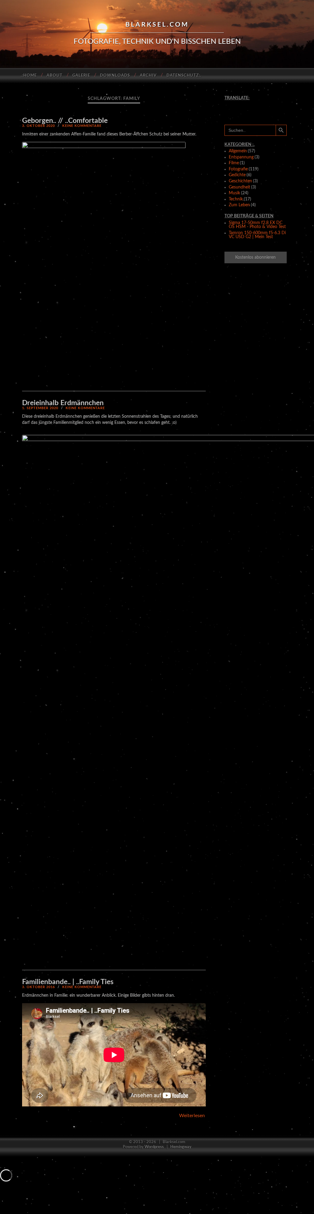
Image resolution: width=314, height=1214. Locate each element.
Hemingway (180, 1147)
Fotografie (238, 169)
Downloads (115, 76)
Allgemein (238, 151)
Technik (236, 199)
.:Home (29, 76)
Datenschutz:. (184, 76)
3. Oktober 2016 (38, 987)
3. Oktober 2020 (38, 125)
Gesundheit (239, 187)
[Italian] (231, 109)
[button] (104, 264)
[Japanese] (240, 109)
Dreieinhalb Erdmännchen (63, 402)
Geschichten (240, 181)
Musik (234, 193)
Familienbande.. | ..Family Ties (67, 981)
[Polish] (250, 109)
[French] (269, 104)
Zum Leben (239, 205)
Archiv (148, 76)
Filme (234, 163)
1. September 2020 (40, 408)
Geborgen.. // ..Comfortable (65, 120)
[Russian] (260, 109)
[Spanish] (269, 109)
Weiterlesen (192, 1115)
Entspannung (241, 157)
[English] (260, 104)
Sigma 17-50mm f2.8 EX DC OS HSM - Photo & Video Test (257, 225)
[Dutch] (250, 104)
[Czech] (240, 104)
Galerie (81, 76)
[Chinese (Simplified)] (231, 104)
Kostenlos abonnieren (255, 257)
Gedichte (237, 175)
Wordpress (154, 1147)
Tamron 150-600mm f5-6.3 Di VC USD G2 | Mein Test (257, 235)
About (55, 76)
